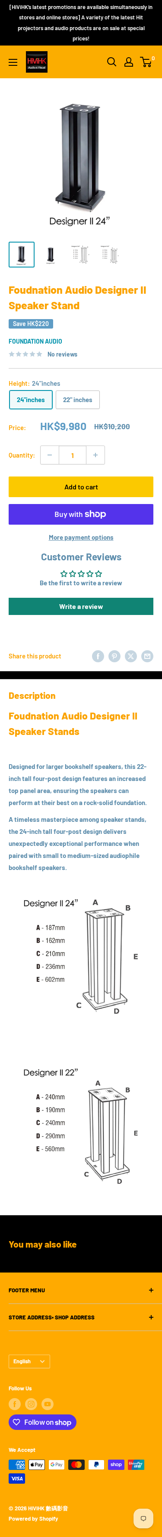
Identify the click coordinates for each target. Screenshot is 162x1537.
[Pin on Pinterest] (114, 655)
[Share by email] (147, 655)
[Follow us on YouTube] (47, 1404)
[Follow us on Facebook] (15, 1404)
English (22, 1361)
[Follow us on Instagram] (31, 1404)
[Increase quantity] (95, 455)
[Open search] (112, 62)
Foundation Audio (35, 341)
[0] (146, 62)
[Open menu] (13, 62)
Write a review (81, 606)
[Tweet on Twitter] (131, 655)
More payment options (81, 537)
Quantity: (22, 455)
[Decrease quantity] (50, 455)
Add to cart (81, 487)
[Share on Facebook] (98, 655)
